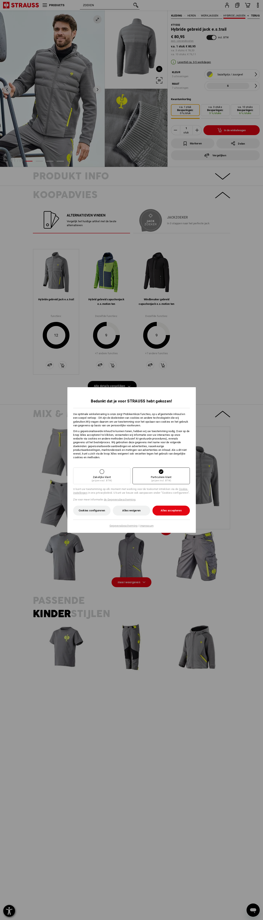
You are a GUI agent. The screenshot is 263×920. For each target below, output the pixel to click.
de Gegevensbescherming (120, 499)
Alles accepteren (171, 510)
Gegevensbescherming (124, 525)
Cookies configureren (92, 510)
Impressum (146, 525)
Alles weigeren (131, 510)
